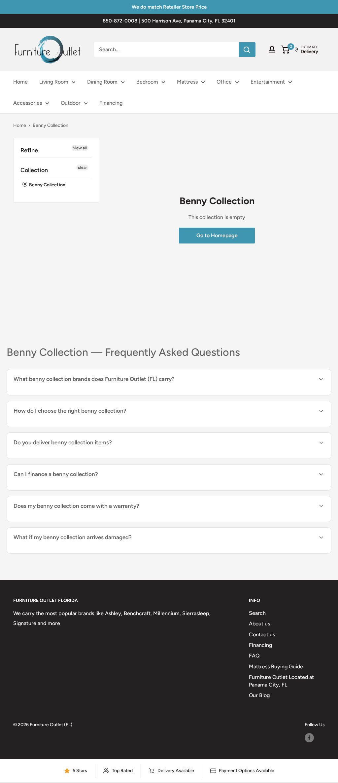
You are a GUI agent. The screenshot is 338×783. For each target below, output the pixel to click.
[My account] (272, 49)
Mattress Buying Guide (276, 666)
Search (257, 613)
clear (82, 167)
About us (259, 623)
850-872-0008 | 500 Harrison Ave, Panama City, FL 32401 (169, 21)
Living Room (53, 82)
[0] (285, 50)
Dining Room (102, 82)
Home (20, 82)
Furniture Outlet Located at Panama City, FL (281, 681)
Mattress (187, 82)
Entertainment (268, 82)
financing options (67, 490)
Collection (34, 170)
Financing (110, 103)
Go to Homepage (217, 235)
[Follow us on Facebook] (309, 737)
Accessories (27, 103)
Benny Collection (46, 185)
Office (224, 82)
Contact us (262, 634)
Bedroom (147, 82)
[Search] (247, 49)
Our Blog (259, 695)
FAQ (254, 655)
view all (80, 148)
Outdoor (71, 103)
